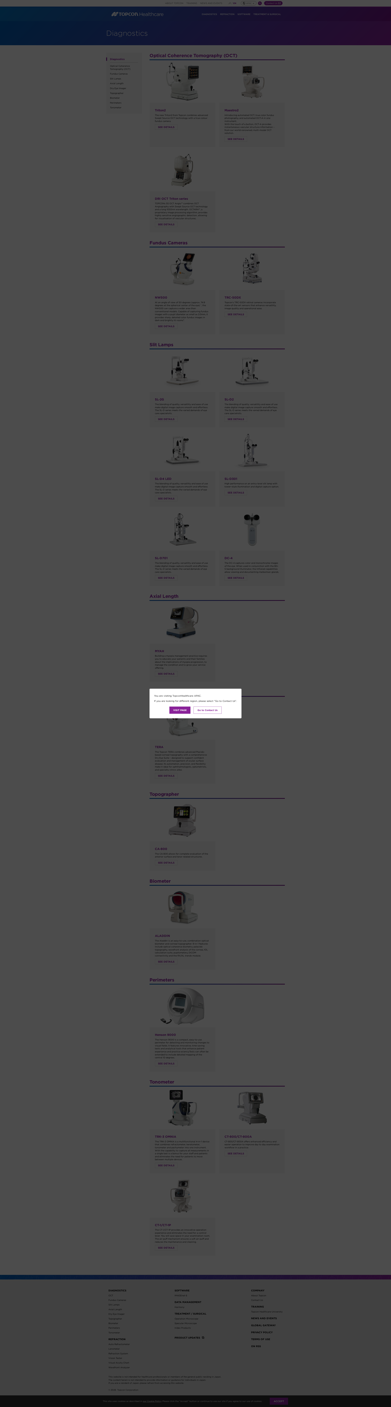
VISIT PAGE (180, 710)
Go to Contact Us (207, 710)
